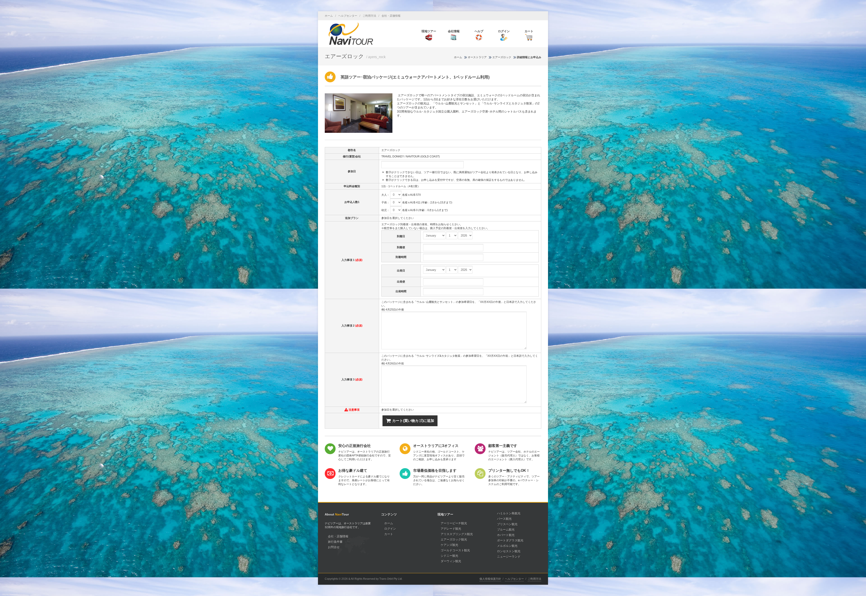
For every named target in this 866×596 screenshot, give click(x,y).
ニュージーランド (509, 556)
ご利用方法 (369, 15)
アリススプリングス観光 (457, 534)
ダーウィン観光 (451, 561)
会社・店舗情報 (391, 15)
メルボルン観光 (507, 546)
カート (388, 534)
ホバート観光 (506, 535)
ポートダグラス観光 (510, 540)
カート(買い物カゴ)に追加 (413, 421)
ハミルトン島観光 (509, 513)
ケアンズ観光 (449, 545)
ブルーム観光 (506, 529)
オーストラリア (477, 57)
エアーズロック (501, 57)
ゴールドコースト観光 (455, 550)
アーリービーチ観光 (454, 523)
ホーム (329, 15)
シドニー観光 (449, 555)
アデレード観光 (451, 528)
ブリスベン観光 (507, 524)
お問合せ (334, 547)
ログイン (390, 528)
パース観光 (504, 518)
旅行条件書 (335, 541)
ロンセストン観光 (509, 551)
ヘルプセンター (347, 15)
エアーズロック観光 (454, 539)
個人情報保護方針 (490, 578)
